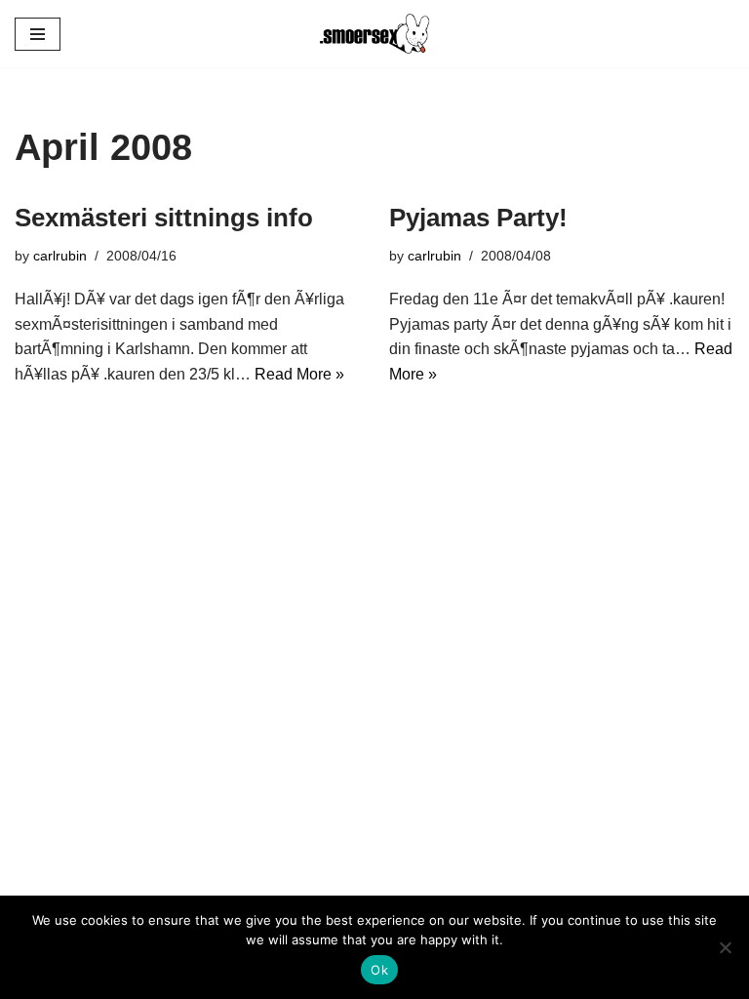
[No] (724, 947)
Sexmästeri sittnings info (164, 217)
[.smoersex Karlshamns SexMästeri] (374, 34)
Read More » (299, 374)
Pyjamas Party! (478, 217)
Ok (379, 970)
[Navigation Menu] (37, 34)
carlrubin (60, 255)
